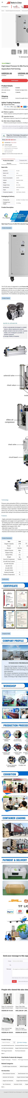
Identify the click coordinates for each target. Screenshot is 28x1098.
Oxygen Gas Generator (8, 1080)
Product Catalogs (22, 1042)
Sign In (3, 153)
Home (2, 10)
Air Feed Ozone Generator (7, 1048)
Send (14, 981)
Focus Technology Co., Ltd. (18, 1092)
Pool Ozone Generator (20, 1051)
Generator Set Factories (8, 1077)
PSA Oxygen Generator (6, 1051)
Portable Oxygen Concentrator (10, 1066)
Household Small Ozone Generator (8, 1045)
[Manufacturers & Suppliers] (14, 2)
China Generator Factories (9, 1073)
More (2, 1087)
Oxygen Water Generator (22, 1080)
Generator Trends (18, 1084)
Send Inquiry (14, 80)
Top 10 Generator (7, 1084)
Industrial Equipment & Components (13, 10)
